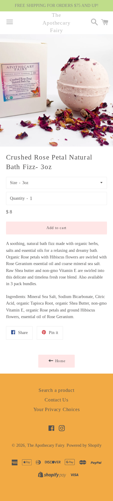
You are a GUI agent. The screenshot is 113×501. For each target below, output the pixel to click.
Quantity (17, 198)
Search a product (56, 390)
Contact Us (56, 399)
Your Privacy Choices (56, 409)
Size (13, 182)
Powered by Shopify (84, 445)
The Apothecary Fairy (56, 22)
